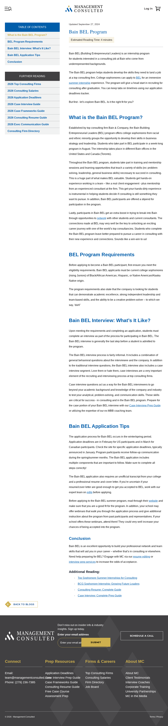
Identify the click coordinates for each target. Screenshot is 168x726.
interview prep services (82, 561)
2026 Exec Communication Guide (28, 124)
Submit (96, 642)
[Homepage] (84, 8)
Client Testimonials (138, 677)
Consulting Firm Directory (24, 131)
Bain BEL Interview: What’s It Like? (29, 48)
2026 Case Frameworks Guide (26, 111)
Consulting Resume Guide (62, 687)
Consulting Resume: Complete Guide (99, 589)
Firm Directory (94, 682)
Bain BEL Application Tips (24, 55)
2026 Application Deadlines (24, 97)
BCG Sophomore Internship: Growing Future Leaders (108, 583)
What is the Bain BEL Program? (27, 35)
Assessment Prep (56, 696)
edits (89, 492)
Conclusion (15, 61)
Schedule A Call (142, 635)
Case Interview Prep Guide (145, 405)
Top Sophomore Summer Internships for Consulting (107, 578)
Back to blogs (23, 604)
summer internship (79, 83)
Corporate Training (138, 687)
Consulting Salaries (98, 677)
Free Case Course (57, 691)
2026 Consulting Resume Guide (27, 117)
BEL (138, 77)
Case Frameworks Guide (61, 682)
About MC (132, 673)
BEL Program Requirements (25, 41)
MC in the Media (136, 696)
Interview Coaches (138, 682)
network (101, 218)
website (153, 500)
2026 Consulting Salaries (23, 90)
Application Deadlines (59, 673)
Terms (152, 717)
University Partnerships (141, 691)
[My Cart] (157, 8)
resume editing (141, 556)
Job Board (92, 687)
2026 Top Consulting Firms (24, 84)
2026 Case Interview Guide (24, 104)
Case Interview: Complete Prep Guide (100, 595)
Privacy (160, 717)
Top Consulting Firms (99, 673)
